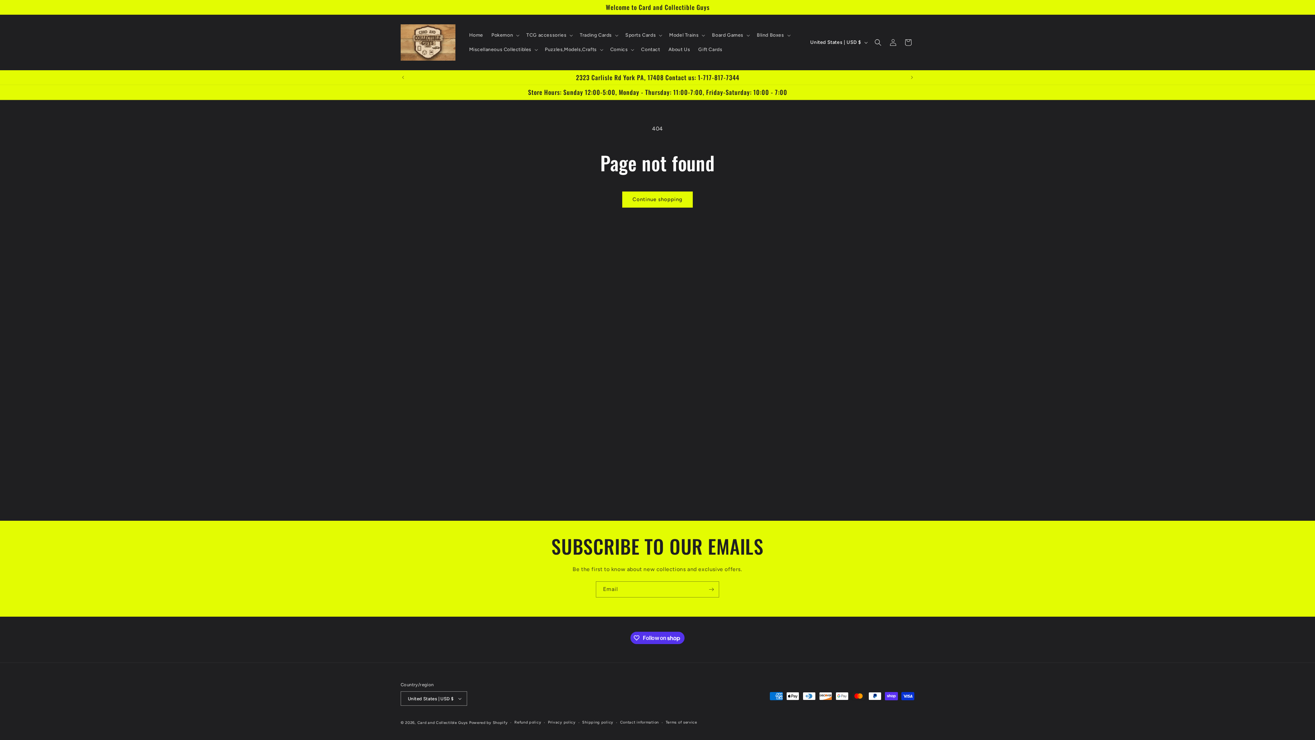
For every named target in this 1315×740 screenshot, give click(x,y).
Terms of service (681, 722)
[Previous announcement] (403, 77)
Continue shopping (657, 199)
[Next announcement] (911, 77)
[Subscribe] (711, 589)
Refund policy (527, 722)
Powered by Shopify (488, 722)
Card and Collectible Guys (442, 722)
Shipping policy (597, 722)
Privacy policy (562, 722)
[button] (504, 35)
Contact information (639, 722)
